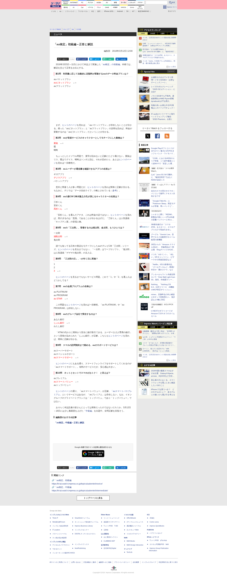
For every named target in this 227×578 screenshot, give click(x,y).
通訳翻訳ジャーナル (134, 526)
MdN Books (131, 541)
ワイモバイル (83, 11)
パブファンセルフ (156, 533)
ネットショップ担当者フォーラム (86, 522)
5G (127, 11)
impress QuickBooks (157, 526)
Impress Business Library (84, 526)
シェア (84, 59)
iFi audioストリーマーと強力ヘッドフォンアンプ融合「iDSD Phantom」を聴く (163, 116)
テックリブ (128, 549)
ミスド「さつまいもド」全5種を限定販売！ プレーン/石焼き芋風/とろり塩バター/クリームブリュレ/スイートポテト (159, 345)
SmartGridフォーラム (82, 518)
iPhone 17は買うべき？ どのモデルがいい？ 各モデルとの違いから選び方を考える (163, 392)
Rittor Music (105, 515)
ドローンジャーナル (59, 534)
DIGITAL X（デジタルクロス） (85, 534)
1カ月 (172, 33)
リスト (72, 59)
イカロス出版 (128, 515)
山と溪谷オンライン (111, 537)
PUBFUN (150, 530)
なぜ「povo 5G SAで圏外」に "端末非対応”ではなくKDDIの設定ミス (162, 177)
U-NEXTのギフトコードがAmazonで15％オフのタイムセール (163, 313)
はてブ (97, 59)
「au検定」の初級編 (110, 64)
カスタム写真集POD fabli (159, 544)
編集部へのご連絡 (105, 562)
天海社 (152, 518)
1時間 (143, 33)
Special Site (149, 72)
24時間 (152, 33)
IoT (133, 11)
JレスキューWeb (133, 530)
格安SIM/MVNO (143, 11)
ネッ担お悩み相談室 (59, 538)
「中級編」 (88, 411)
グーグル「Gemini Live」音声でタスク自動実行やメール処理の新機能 (163, 237)
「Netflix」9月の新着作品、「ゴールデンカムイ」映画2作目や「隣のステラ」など (162, 267)
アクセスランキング (152, 30)
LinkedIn (123, 59)
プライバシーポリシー (122, 562)
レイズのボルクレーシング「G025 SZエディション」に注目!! (163, 89)
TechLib (129, 552)
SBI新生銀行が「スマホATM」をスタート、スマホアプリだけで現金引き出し (163, 227)
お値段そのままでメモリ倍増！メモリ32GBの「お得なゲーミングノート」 (162, 80)
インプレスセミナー (82, 530)
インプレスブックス (82, 544)
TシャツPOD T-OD (111, 526)
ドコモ (53, 11)
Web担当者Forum (58, 522)
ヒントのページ (69, 125)
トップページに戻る (93, 498)
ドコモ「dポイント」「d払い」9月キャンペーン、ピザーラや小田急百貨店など (162, 257)
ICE (148, 515)
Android (120, 11)
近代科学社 (105, 545)
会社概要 (136, 562)
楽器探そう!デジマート (112, 522)
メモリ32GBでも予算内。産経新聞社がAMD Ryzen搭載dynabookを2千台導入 (162, 98)
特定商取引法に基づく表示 (168, 562)
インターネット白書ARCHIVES (63, 553)
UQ (92, 11)
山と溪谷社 (105, 534)
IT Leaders (56, 530)
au (60, 11)
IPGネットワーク (153, 537)
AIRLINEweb (131, 518)
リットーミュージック (111, 518)
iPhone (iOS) (108, 11)
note (110, 59)
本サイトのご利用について (59, 562)
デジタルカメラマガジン (61, 545)
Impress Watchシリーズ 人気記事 (158, 324)
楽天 (98, 11)
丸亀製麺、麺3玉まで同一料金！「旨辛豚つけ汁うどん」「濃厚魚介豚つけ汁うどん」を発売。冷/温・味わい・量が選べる (159, 333)
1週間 (162, 33)
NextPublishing (80, 548)
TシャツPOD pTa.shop (158, 540)
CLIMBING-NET (109, 541)
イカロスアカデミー (134, 534)
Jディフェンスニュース (135, 522)
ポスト (65, 59)
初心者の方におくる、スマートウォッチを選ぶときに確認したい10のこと (163, 382)
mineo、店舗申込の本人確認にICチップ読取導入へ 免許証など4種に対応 (163, 297)
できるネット (57, 549)
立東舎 (106, 530)
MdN (125, 538)
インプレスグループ (149, 562)
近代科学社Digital (110, 548)
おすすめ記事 (149, 365)
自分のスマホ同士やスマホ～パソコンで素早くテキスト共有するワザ (163, 193)
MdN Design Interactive (135, 545)
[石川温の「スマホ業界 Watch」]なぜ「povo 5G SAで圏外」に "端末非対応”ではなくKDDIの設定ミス (159, 51)
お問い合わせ (76, 562)
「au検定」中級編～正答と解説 (69, 422)
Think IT (55, 518)
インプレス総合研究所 (60, 526)
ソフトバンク (69, 11)
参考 (115, 190)
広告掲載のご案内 (89, 562)
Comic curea (154, 522)
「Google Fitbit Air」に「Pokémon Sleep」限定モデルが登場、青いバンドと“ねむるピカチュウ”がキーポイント (163, 206)
